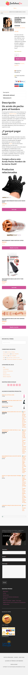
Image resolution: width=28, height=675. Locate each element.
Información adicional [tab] (9, 95)
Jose (4, 359)
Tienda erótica (6, 11)
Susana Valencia (6, 353)
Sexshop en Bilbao (11, 352)
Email (4, 556)
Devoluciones (6, 595)
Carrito (4, 593)
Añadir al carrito (20, 59)
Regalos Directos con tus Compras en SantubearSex (14, 602)
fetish (10, 143)
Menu (15, 8)
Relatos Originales (7, 376)
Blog (4, 367)
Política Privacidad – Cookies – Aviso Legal (12, 600)
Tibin (4, 352)
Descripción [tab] (6, 92)
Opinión (5, 373)
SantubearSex (14, 3)
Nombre (5, 549)
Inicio (2, 11)
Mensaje (5, 563)
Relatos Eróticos (6, 374)
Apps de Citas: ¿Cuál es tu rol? (12, 357)
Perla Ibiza (5, 355)
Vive (4, 357)
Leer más (14, 209)
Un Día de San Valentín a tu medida (14, 359)
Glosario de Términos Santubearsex (11, 597)
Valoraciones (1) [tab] (7, 98)
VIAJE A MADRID (15, 353)
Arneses (22, 63)
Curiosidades (6, 369)
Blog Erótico (5, 591)
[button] (11, 19)
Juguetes (16, 65)
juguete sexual (12, 113)
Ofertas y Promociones (8, 371)
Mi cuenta (5, 598)
